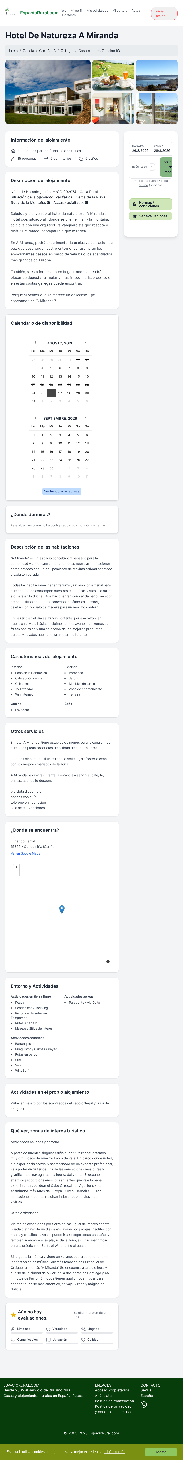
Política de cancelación (114, 1401)
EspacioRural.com (104, 1433)
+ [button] (16, 867)
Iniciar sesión (160, 13)
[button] (150, 160)
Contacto (69, 15)
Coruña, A (47, 50)
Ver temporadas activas (61, 491)
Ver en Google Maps (25, 853)
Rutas (136, 10)
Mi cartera (119, 10)
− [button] (16, 873)
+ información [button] (114, 1452)
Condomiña (111, 50)
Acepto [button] (161, 1452)
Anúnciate (103, 1395)
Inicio (62, 10)
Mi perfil (76, 10)
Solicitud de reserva (171, 167)
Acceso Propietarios (112, 1390)
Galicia (28, 50)
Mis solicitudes (97, 10)
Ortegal (67, 50)
